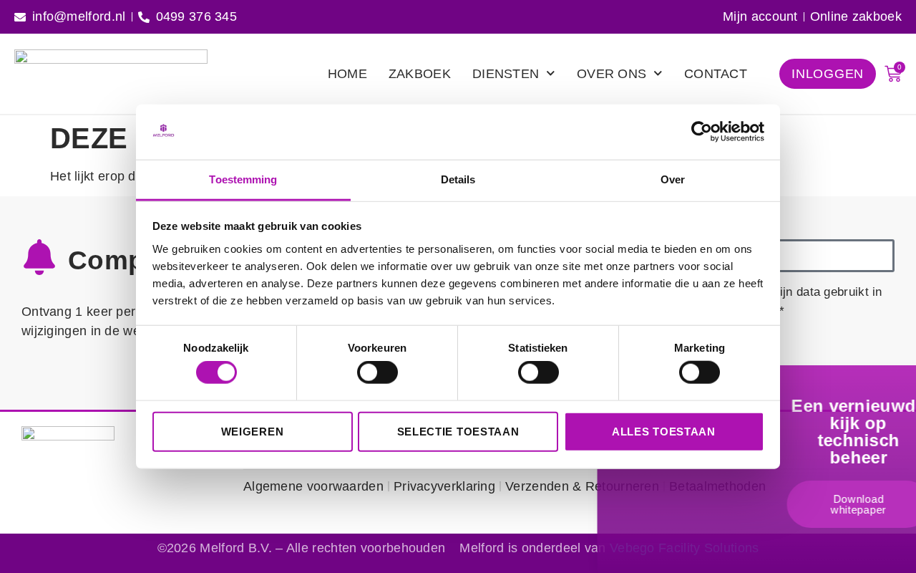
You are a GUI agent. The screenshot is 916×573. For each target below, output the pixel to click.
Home (347, 74)
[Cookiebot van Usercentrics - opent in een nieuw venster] (701, 132)
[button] (907, 387)
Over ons (611, 74)
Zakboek (420, 74)
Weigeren (252, 431)
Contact (715, 74)
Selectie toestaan (458, 431)
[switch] (377, 372)
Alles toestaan (664, 431)
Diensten (505, 74)
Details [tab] (458, 179)
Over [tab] (673, 179)
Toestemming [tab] (243, 179)
